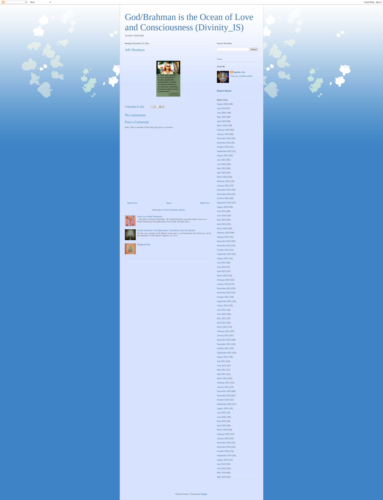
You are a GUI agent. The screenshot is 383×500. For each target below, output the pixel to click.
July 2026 (221, 108)
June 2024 (221, 215)
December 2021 (224, 340)
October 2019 (223, 451)
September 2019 (224, 455)
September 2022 (224, 301)
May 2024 (221, 220)
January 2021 (223, 387)
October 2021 (223, 348)
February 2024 (223, 233)
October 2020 (223, 400)
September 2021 (224, 353)
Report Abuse (224, 90)
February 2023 (223, 280)
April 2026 (221, 121)
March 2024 (222, 228)
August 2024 (222, 207)
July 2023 (221, 263)
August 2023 (222, 258)
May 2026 (221, 117)
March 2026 (222, 125)
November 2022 (224, 293)
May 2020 (221, 421)
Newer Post (132, 203)
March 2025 (222, 177)
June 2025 (221, 164)
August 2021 (222, 357)
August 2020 (222, 408)
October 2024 (223, 198)
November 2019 (224, 447)
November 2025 (224, 143)
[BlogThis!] (154, 106)
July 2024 (221, 211)
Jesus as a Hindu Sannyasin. (150, 216)
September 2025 (224, 151)
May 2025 (221, 168)
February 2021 (223, 383)
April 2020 (221, 425)
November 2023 (224, 245)
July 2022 (221, 310)
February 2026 (223, 130)
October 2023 (223, 250)
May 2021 (221, 370)
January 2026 (223, 134)
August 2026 (222, 104)
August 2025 (222, 155)
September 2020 (224, 404)
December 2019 (224, 443)
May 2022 (221, 318)
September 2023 (224, 254)
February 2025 (223, 181)
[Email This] (151, 106)
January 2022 (223, 335)
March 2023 (222, 275)
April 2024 (221, 224)
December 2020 (224, 391)
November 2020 (224, 395)
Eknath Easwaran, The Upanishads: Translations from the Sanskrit (166, 230)
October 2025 (223, 147)
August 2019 (222, 460)
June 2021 (221, 366)
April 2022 (221, 323)
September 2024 (224, 203)
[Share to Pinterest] (163, 106)
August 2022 (222, 305)
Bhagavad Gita (143, 244)
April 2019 (221, 477)
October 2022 (223, 297)
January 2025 (223, 186)
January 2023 (223, 284)
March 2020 (222, 430)
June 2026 (221, 113)
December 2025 (224, 138)
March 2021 (222, 378)
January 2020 (223, 438)
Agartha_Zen (239, 72)
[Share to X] (157, 106)
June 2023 (221, 267)
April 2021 (221, 374)
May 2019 (221, 473)
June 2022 (221, 314)
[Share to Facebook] (160, 106)
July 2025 (221, 160)
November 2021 (224, 344)
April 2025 (221, 173)
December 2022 (224, 288)
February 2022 (223, 331)
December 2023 (224, 241)
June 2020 (221, 417)
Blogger (204, 494)
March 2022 (222, 327)
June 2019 (221, 468)
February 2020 (223, 434)
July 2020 (221, 413)
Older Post (204, 203)
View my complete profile (241, 76)
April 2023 (221, 271)
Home (168, 203)
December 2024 (224, 190)
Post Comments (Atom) (174, 210)
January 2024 (223, 237)
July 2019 (221, 464)
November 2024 (224, 194)
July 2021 (221, 361)
